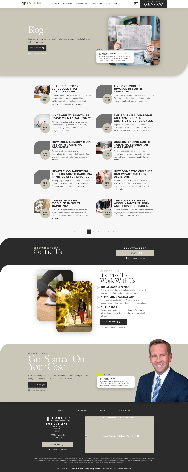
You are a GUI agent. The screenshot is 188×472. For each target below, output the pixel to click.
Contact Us (35, 48)
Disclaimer (79, 468)
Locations (97, 4)
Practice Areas (82, 4)
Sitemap (98, 468)
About (56, 4)
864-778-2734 (154, 4)
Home (60, 410)
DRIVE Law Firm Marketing (121, 468)
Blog (108, 4)
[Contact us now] (136, 4)
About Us (81, 410)
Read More (45, 99)
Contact (118, 4)
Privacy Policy (89, 468)
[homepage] (31, 3)
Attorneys (67, 4)
